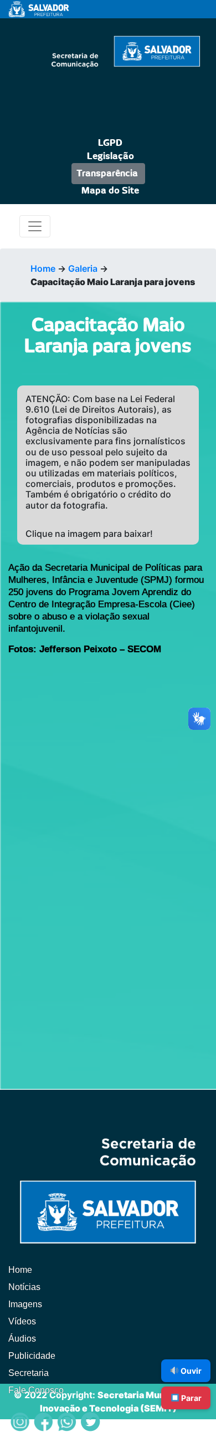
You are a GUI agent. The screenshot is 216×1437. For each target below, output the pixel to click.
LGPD (110, 143)
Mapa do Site (110, 190)
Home (42, 268)
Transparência (107, 173)
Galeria (82, 268)
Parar (190, 1398)
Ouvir (190, 1370)
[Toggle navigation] (34, 226)
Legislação (110, 156)
